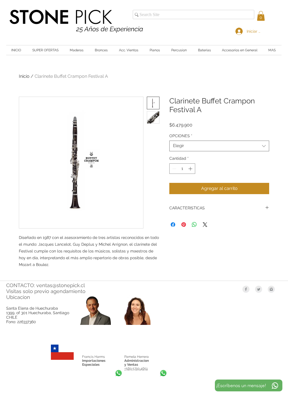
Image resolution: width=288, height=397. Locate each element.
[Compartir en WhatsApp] (194, 224)
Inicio (24, 76)
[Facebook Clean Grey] (245, 289)
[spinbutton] (182, 169)
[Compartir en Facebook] (173, 224)
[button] (261, 16)
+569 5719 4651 (136, 369)
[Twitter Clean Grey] (258, 289)
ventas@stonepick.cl (60, 285)
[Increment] (190, 169)
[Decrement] (173, 169)
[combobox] (219, 146)
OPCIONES (180, 136)
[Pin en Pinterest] (183, 224)
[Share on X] (205, 224)
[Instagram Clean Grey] (271, 289)
